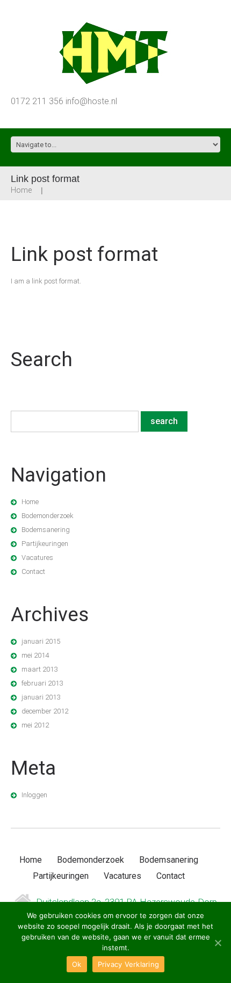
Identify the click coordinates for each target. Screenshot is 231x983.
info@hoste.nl (91, 101)
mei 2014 (35, 655)
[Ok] (217, 942)
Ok (77, 964)
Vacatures (37, 558)
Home (21, 190)
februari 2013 (42, 683)
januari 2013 (40, 697)
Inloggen (34, 795)
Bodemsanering (45, 530)
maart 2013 (39, 669)
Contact (33, 571)
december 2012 (44, 711)
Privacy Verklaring (129, 964)
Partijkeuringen (44, 544)
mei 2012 (35, 725)
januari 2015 (40, 641)
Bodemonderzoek (47, 516)
